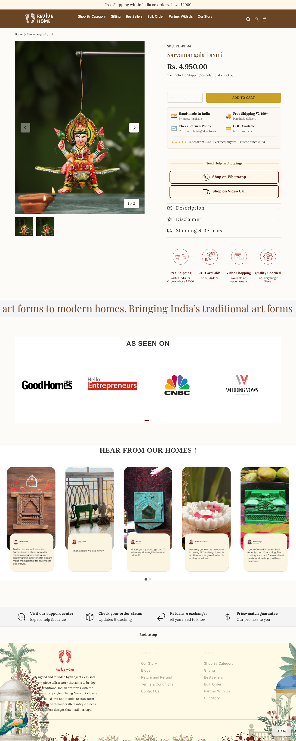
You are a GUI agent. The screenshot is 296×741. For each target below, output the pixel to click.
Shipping (193, 75)
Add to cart (243, 98)
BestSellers (213, 677)
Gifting (209, 670)
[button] (264, 19)
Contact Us (150, 691)
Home (19, 34)
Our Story (149, 663)
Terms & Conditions (157, 684)
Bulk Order (213, 684)
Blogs (145, 670)
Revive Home (39, 727)
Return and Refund (156, 677)
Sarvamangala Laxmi (40, 34)
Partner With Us (217, 691)
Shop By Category (219, 663)
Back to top (148, 635)
